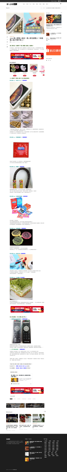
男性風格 (12, 404)
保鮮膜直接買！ (22, 349)
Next (43, 70)
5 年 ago (10, 430)
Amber (20, 429)
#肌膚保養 (45, 451)
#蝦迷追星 (52, 454)
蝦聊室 (39, 404)
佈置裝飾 (24, 368)
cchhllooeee (7, 430)
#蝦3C (53, 451)
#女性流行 (57, 442)
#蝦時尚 (48, 452)
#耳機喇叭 (57, 449)
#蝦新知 (45, 452)
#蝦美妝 (55, 452)
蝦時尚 (14, 404)
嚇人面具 (20, 366)
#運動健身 (49, 455)
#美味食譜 (45, 449)
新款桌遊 (17, 368)
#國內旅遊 (45, 442)
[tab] (26, 438)
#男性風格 (49, 448)
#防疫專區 (53, 455)
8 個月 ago (36, 429)
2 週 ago (50, 30)
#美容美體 (49, 449)
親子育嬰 (23, 423)
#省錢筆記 (57, 448)
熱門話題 (36, 404)
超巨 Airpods (25, 366)
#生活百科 (45, 448)
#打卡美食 (45, 445)
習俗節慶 (11, 36)
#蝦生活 (52, 452)
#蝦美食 (45, 454)
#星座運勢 (57, 445)
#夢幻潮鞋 (53, 442)
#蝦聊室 (48, 454)
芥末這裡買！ (22, 277)
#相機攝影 (53, 448)
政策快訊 (34, 423)
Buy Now (15, 75)
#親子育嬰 (56, 454)
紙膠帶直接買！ (25, 319)
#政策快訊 (49, 445)
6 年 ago (22, 429)
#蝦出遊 (56, 451)
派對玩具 (21, 368)
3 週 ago (30, 454)
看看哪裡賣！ (24, 80)
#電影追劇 (57, 455)
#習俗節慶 (53, 449)
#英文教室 (49, 451)
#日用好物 (53, 445)
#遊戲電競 (45, 455)
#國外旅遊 (49, 442)
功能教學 (7, 423)
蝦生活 (13, 36)
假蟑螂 (17, 366)
